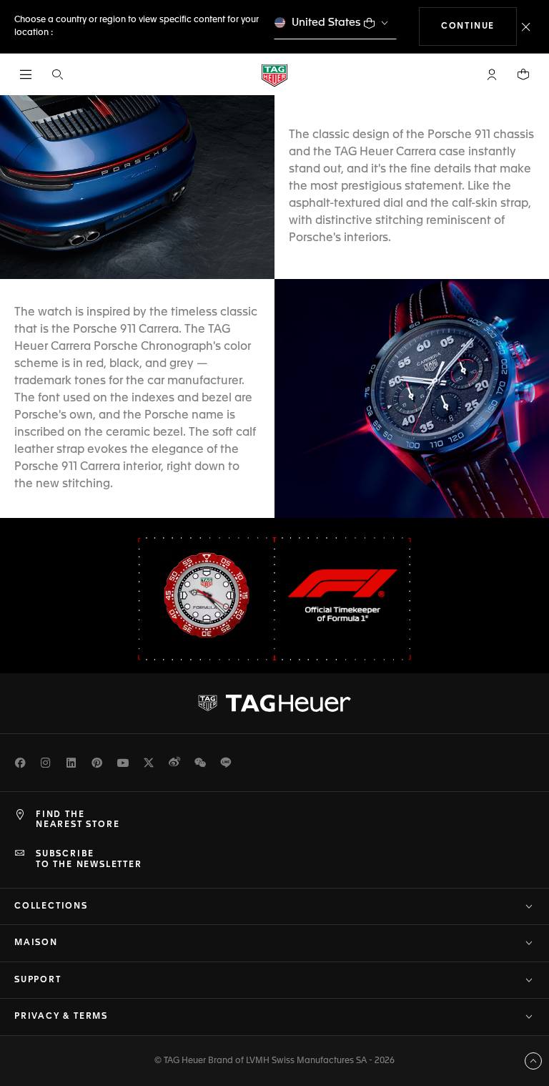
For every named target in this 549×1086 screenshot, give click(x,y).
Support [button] (37, 980)
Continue (479, 26)
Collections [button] (51, 906)
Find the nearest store (77, 820)
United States (326, 22)
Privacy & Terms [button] (61, 1016)
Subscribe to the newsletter (89, 859)
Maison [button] (36, 943)
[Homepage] (274, 74)
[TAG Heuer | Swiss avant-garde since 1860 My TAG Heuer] (274, 703)
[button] (491, 74)
